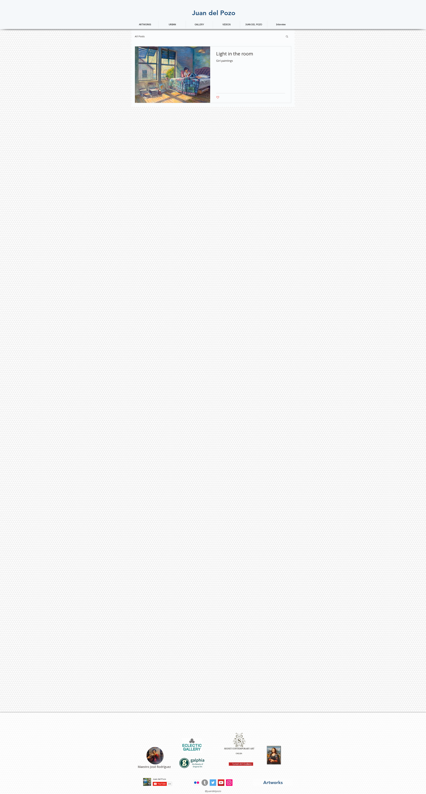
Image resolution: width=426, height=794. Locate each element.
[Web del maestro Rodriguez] (155, 755)
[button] (287, 36)
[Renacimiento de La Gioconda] (274, 755)
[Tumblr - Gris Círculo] (205, 782)
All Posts (140, 36)
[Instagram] (229, 782)
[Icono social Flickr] (196, 782)
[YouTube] (221, 782)
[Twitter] (213, 782)
